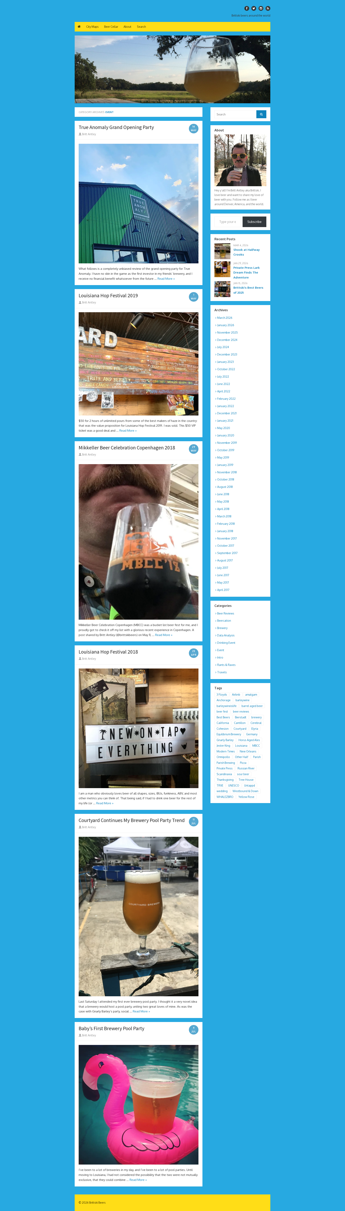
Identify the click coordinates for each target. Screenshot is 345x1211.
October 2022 (226, 369)
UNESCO (233, 785)
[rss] (268, 8)
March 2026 (224, 317)
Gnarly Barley (225, 740)
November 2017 (227, 538)
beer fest (222, 711)
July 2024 (223, 347)
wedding (222, 791)
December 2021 (227, 413)
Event (220, 650)
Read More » (166, 279)
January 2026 (225, 325)
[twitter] (253, 8)
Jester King (223, 745)
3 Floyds (222, 694)
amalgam (251, 694)
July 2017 (222, 567)
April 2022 (223, 391)
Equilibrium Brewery (229, 734)
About (127, 26)
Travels (222, 672)
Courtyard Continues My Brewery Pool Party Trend (132, 820)
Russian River (246, 768)
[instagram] (261, 8)
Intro (220, 657)
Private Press (225, 768)
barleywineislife (227, 706)
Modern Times (226, 751)
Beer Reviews (225, 613)
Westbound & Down (245, 791)
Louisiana (241, 745)
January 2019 (225, 465)
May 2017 (223, 582)
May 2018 (223, 501)
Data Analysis (226, 635)
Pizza (243, 762)
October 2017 (225, 545)
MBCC (256, 745)
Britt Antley (88, 134)
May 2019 (223, 457)
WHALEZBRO (225, 796)
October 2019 (225, 450)
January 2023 (225, 361)
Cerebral (256, 723)
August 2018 (225, 486)
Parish (257, 757)
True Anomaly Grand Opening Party (116, 127)
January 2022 (225, 406)
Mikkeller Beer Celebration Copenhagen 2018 (127, 447)
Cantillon (240, 723)
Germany (252, 734)
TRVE (220, 785)
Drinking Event (226, 642)
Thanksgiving (225, 779)
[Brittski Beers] (172, 69)
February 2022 (226, 398)
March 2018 (224, 516)
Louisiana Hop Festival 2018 (108, 652)
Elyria (254, 728)
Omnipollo (223, 757)
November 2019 (227, 442)
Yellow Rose (246, 796)
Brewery (222, 628)
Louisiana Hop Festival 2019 (108, 295)
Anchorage (224, 700)
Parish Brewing (226, 762)
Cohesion (223, 728)
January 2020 (225, 435)
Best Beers (223, 717)
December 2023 (227, 354)
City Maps (92, 26)
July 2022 (223, 376)
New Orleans (248, 751)
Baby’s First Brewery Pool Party (111, 1028)
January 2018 (225, 531)
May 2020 (223, 428)
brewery (256, 717)
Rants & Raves (226, 665)
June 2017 (223, 575)
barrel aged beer (252, 706)
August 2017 (225, 560)
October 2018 (225, 479)
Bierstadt (240, 717)
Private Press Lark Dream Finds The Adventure (246, 273)
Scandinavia (224, 774)
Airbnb (236, 694)
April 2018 (223, 509)
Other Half (241, 757)
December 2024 (227, 340)
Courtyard (240, 728)
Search (141, 26)
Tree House (246, 779)
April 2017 (223, 590)
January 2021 (225, 420)
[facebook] (246, 8)
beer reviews (241, 711)
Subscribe (254, 222)
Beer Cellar (111, 26)
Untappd (249, 785)
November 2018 (227, 472)
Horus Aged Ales (249, 740)
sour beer (243, 774)
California (223, 723)
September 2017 (227, 553)
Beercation (224, 620)
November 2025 (227, 332)
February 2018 (226, 523)
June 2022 (223, 384)
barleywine (243, 700)
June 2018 (223, 494)
